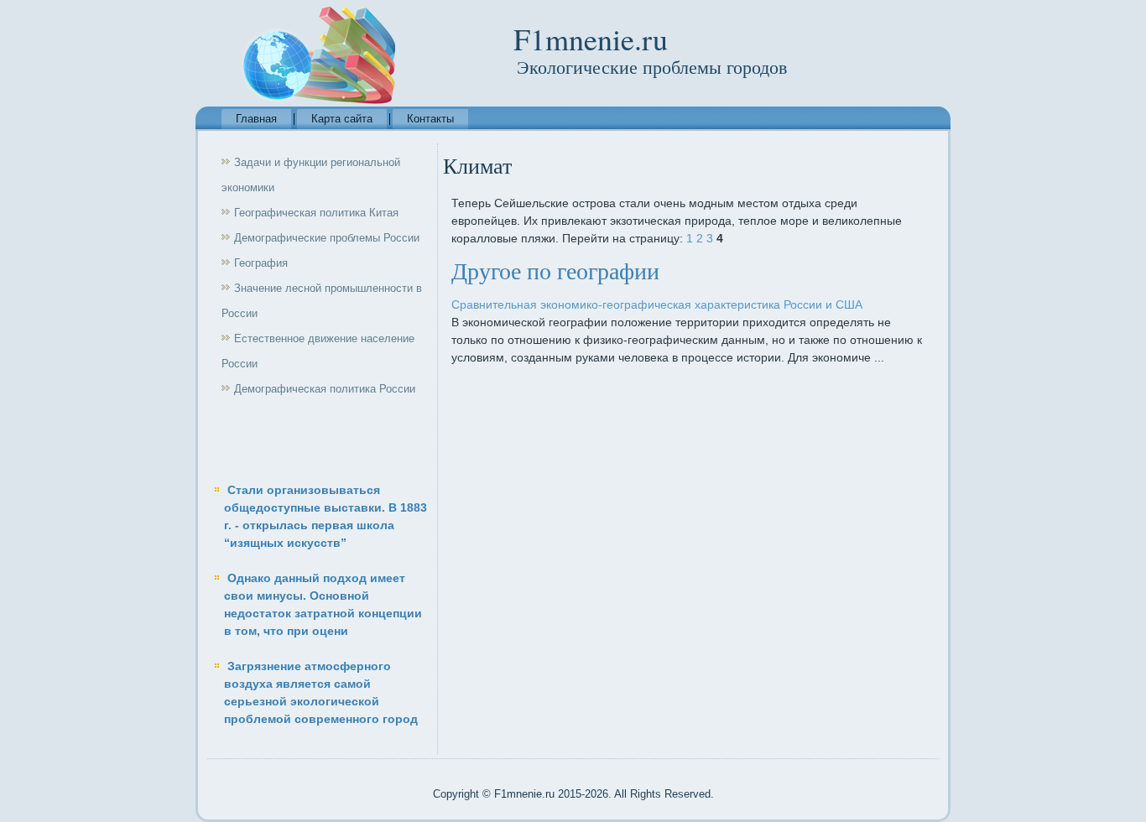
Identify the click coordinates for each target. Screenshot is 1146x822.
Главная (256, 118)
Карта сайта (341, 118)
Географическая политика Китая (316, 212)
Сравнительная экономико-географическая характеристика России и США (656, 304)
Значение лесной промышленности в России (321, 301)
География (261, 263)
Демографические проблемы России (326, 238)
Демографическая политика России (324, 388)
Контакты (430, 118)
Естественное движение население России (317, 351)
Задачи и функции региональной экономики (310, 175)
